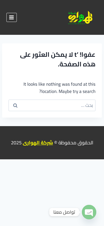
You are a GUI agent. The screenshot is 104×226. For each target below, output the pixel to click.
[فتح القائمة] (11, 17)
